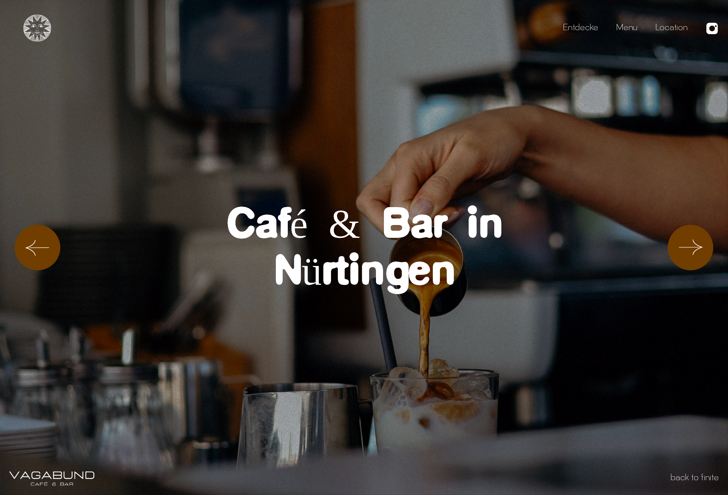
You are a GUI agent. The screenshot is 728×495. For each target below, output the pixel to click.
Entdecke (580, 28)
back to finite (695, 479)
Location (671, 28)
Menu (627, 28)
